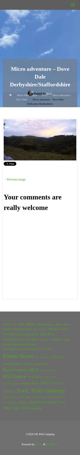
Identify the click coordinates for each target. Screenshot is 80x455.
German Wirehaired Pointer (19, 344)
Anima (39, 444)
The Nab (25, 397)
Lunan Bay (41, 364)
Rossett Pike (50, 377)
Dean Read (32, 339)
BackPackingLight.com (17, 329)
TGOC (23, 390)
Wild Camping (31, 408)
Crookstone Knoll (27, 334)
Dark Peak (47, 334)
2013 (6, 324)
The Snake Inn (9, 402)
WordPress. (52, 444)
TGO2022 (9, 391)
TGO (44, 383)
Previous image (16, 179)
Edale (66, 339)
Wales (62, 402)
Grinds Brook (47, 349)
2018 (13, 325)
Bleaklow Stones (59, 329)
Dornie (44, 339)
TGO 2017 (56, 383)
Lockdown (56, 357)
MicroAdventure (15, 370)
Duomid (56, 339)
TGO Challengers (10, 397)
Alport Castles (44, 324)
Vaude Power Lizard (43, 402)
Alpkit (30, 324)
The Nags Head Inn (56, 397)
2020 (21, 324)
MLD (33, 369)
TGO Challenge (48, 391)
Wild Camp (11, 408)
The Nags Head (39, 397)
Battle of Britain (40, 329)
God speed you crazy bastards (21, 349)
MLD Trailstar (14, 376)
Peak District (35, 376)
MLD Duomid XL (48, 370)
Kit (36, 357)
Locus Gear (11, 364)
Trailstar (22, 402)
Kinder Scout (18, 356)
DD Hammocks (13, 339)
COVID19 (9, 334)
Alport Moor (62, 324)
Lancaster (44, 357)
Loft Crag (27, 364)
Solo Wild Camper (11, 384)
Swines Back (29, 383)
